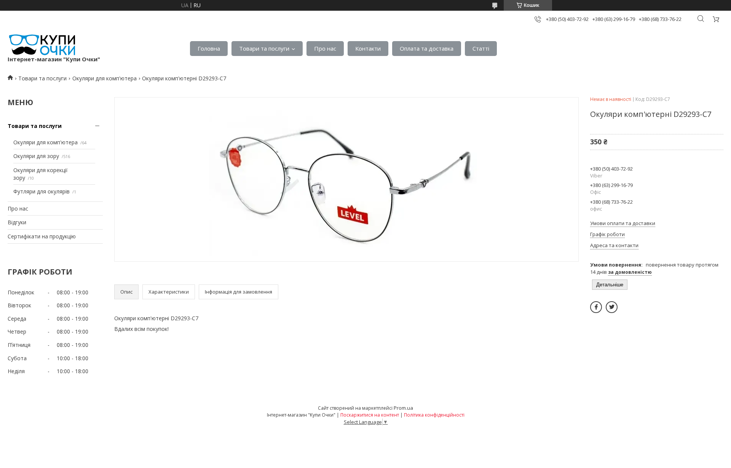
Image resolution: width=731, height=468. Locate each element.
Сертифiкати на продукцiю (42, 236)
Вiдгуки (17, 222)
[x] (612, 307)
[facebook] (596, 307)
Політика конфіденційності (434, 415)
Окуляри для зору (36, 156)
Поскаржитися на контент (369, 415)
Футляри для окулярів (41, 191)
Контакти (368, 48)
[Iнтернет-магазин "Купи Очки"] (41, 44)
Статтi (480, 48)
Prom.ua (403, 407)
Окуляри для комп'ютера (104, 78)
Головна (209, 48)
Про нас (325, 48)
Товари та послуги (264, 48)
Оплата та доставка (426, 48)
